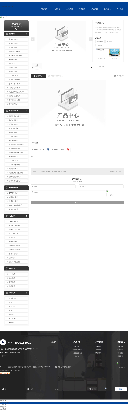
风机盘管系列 (13, 120)
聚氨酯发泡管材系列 (16, 152)
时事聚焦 (120, 356)
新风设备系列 (13, 39)
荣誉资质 (98, 353)
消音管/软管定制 (14, 246)
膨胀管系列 (13, 132)
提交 (120, 389)
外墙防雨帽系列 (14, 80)
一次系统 (12, 274)
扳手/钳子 (12, 318)
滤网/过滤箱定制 (14, 250)
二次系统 (12, 278)
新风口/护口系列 (14, 84)
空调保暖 (99, 45)
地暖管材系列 (13, 169)
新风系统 (12, 34)
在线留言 (101, 66)
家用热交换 (100, 41)
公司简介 (98, 346)
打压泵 (11, 310)
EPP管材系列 (13, 193)
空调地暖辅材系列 (15, 177)
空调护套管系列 (14, 148)
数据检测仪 (13, 298)
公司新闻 (120, 346)
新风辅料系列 (13, 104)
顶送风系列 (13, 71)
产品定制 (12, 216)
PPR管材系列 (13, 160)
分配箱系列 (13, 59)
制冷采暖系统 (13, 111)
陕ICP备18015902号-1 (45, 367)
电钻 (10, 302)
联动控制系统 (13, 209)
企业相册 (98, 350)
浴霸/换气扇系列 (14, 51)
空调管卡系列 (13, 156)
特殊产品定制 (13, 254)
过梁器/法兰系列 (14, 96)
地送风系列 (13, 67)
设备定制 (12, 258)
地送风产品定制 (14, 229)
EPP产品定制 (13, 221)
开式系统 (12, 282)
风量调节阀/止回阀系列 (16, 92)
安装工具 (12, 293)
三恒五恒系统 (13, 187)
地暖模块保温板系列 (16, 173)
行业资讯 (120, 350)
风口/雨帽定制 (13, 233)
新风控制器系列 (14, 100)
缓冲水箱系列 (13, 124)
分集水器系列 (13, 136)
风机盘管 (109, 41)
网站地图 (3, 370)
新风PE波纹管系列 (15, 55)
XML (11, 370)
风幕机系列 (13, 47)
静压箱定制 (13, 241)
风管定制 (12, 237)
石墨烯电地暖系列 (15, 181)
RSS (7, 370)
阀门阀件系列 (13, 140)
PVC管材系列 (13, 76)
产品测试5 (111, 171)
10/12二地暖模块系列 (16, 205)
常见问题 (120, 353)
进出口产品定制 (14, 262)
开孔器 (11, 322)
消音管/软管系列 (14, 88)
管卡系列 (12, 63)
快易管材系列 (13, 201)
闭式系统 (12, 286)
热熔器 (11, 314)
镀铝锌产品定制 (14, 225)
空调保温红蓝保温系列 (16, 144)
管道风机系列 (13, 43)
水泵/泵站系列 (13, 128)
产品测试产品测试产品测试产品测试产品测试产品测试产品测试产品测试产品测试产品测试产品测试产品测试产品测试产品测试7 (53, 171)
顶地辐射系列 (13, 197)
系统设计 (12, 268)
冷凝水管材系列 (14, 165)
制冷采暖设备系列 (15, 116)
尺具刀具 (12, 306)
